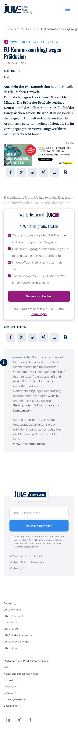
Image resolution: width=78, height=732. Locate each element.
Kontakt (8, 680)
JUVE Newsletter (13, 609)
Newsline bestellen (39, 526)
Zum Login (39, 313)
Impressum (10, 692)
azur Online (10, 622)
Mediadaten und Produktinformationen (26, 660)
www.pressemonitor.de (29, 444)
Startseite (11, 29)
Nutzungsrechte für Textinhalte (21, 673)
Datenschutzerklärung (26, 546)
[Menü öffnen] (67, 9)
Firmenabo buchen (39, 296)
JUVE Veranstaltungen (17, 641)
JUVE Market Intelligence (18, 635)
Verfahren (28, 29)
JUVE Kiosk (10, 647)
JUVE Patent (11, 628)
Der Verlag (10, 603)
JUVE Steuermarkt (14, 615)
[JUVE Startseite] (18, 9)
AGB (6, 667)
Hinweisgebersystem (15, 699)
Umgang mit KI (12, 705)
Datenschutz (11, 686)
